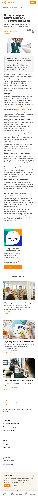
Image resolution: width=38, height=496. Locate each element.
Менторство (17, 7)
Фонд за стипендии (9, 444)
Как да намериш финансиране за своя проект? (19, 342)
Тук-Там (6, 352)
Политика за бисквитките (19, 490)
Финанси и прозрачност (11, 423)
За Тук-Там (6, 420)
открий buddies (21, 109)
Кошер (5, 440)
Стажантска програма (11, 427)
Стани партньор (9, 430)
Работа (6, 7)
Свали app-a (7, 447)
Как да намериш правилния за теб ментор (17, 303)
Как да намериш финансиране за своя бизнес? (18, 380)
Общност (6, 313)
